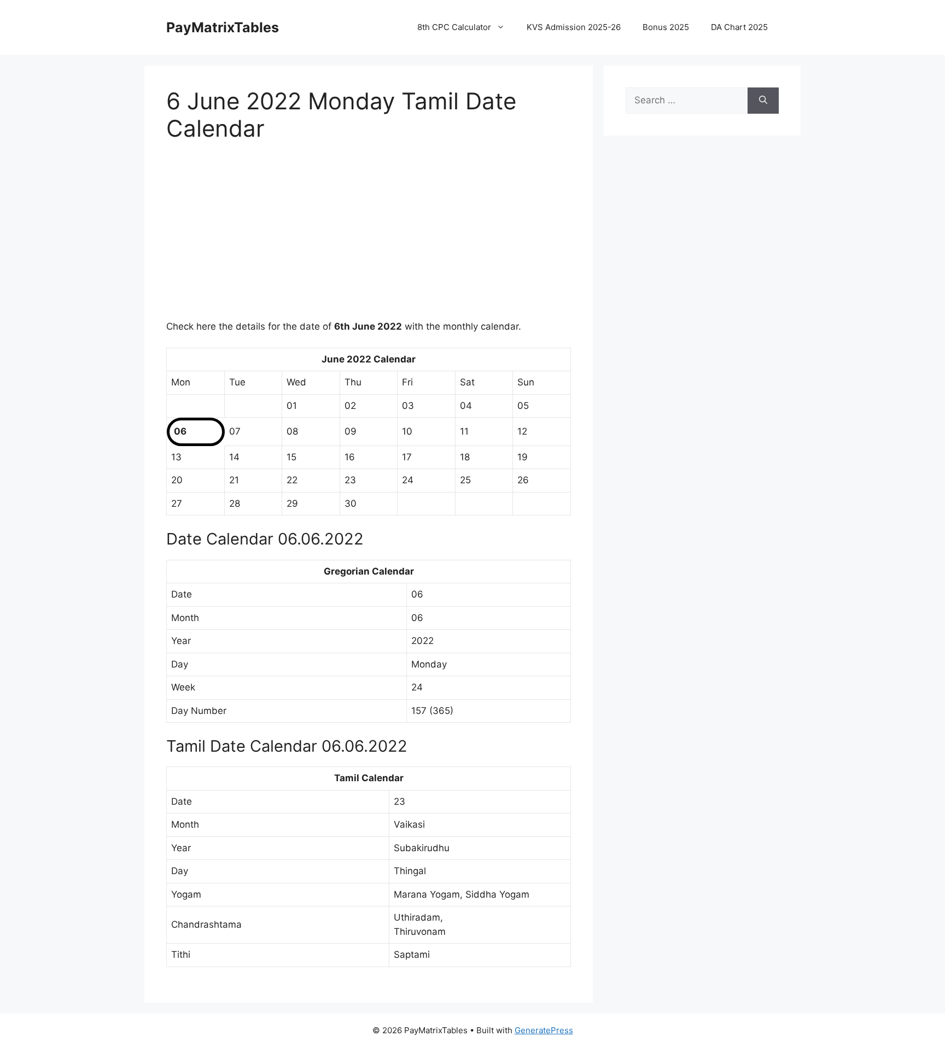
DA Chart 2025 (739, 27)
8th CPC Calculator (454, 27)
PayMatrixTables (222, 27)
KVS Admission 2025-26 (574, 27)
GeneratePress (544, 1030)
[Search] (763, 100)
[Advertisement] (368, 237)
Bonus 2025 (666, 27)
